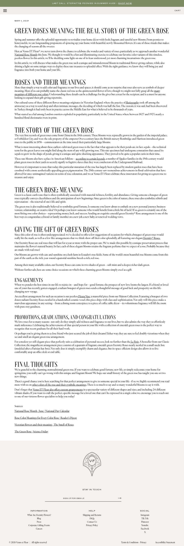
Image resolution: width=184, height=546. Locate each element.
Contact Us (92, 522)
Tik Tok (144, 518)
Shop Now (125, 3)
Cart (178, 11)
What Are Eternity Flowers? (39, 515)
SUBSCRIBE (119, 498)
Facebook (145, 528)
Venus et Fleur (22, 542)
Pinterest (145, 522)
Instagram (145, 515)
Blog (39, 518)
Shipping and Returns (92, 515)
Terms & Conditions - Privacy (133, 542)
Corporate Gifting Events (39, 525)
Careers (39, 528)
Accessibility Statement (165, 542)
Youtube (144, 525)
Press (39, 522)
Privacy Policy (92, 525)
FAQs (92, 518)
